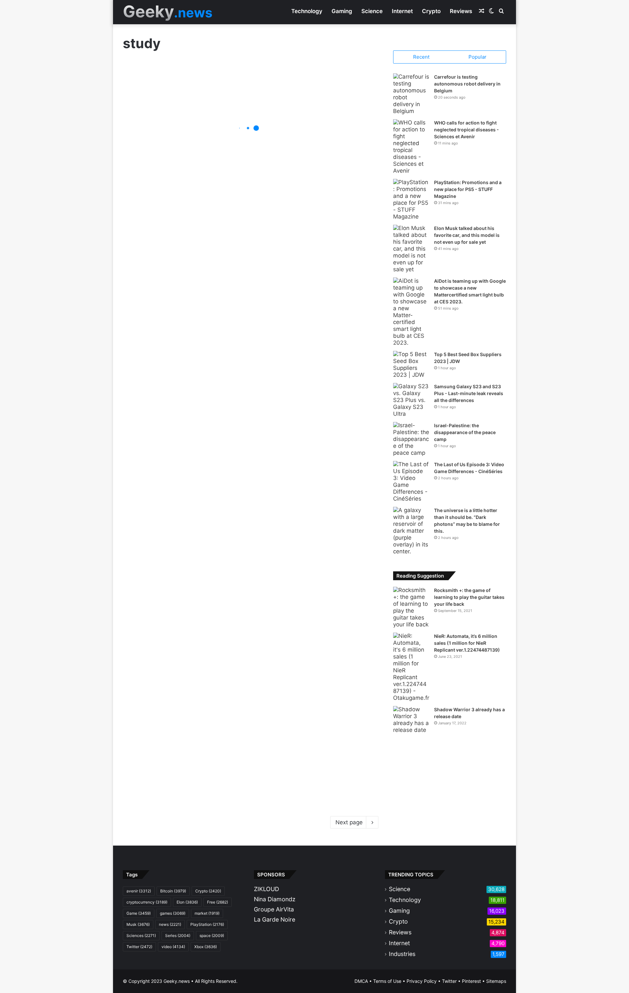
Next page (349, 822)
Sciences (141, 935)
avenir (138, 890)
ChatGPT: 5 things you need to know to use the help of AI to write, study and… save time (313, 625)
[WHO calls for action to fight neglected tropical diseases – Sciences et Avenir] (411, 146)
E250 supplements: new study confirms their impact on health (185, 336)
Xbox (205, 946)
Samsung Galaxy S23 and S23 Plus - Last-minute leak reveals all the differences (468, 393)
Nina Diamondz (274, 899)
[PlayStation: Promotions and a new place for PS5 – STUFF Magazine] (411, 199)
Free (217, 902)
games (172, 913)
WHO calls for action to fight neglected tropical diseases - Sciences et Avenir (466, 129)
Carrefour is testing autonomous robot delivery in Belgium (467, 83)
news (170, 924)
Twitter (139, 946)
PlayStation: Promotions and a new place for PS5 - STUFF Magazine (468, 189)
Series (177, 935)
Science (372, 11)
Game (138, 913)
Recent (421, 57)
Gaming (342, 11)
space (212, 935)
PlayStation (207, 924)
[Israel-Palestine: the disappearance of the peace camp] (411, 439)
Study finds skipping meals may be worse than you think (184, 630)
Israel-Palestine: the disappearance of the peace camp (465, 432)
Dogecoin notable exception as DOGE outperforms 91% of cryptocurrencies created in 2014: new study (313, 527)
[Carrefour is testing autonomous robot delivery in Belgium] (411, 94)
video (173, 946)
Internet (402, 11)
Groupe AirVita (274, 909)
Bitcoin (173, 890)
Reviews (461, 11)
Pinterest (471, 981)
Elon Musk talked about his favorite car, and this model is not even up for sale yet (467, 235)
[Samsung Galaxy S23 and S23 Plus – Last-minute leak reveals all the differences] (411, 400)
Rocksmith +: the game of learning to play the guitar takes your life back (469, 597)
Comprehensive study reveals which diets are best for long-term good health (185, 532)
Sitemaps (496, 981)
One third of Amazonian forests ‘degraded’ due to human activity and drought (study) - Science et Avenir (185, 134)
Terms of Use (387, 981)
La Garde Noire (274, 919)
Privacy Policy (422, 981)
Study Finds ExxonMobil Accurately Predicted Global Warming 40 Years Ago (186, 778)
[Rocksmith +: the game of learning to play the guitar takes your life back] (411, 607)
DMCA (361, 981)
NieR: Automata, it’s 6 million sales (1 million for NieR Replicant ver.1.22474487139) (467, 643)
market (207, 913)
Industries (402, 953)
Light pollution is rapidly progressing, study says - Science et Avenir (308, 286)
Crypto (431, 11)
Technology (306, 11)
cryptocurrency (146, 902)
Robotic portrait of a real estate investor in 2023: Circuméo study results (306, 385)
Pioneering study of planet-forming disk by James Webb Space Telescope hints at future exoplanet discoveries (312, 178)
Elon (187, 902)
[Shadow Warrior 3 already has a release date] (411, 720)
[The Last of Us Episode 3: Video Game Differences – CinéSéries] (411, 481)
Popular (477, 57)
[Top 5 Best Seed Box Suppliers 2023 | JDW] (411, 364)
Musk (138, 924)
